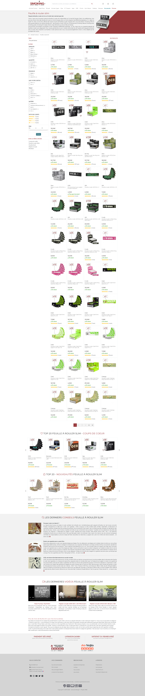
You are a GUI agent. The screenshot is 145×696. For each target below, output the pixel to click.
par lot (33, 67)
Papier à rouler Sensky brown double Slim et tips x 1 (72, 499)
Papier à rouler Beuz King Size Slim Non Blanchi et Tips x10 (109, 499)
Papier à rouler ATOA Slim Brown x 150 (109, 156)
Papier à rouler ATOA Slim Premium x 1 (58, 60)
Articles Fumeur (33, 8)
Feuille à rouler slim (44, 34)
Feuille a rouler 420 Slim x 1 (92, 187)
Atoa (33, 50)
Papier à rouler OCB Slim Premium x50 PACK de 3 (74, 124)
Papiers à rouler (33, 147)
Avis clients (76, 672)
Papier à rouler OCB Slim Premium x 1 (91, 60)
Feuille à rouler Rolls (34, 143)
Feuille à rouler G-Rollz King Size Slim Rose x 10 (58, 283)
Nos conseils (77, 669)
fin (32, 75)
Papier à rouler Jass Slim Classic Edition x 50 (88, 458)
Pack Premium (99, 669)
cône (32, 90)
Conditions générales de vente (82, 681)
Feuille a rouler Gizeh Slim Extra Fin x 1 (109, 283)
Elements (34, 56)
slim (33, 97)
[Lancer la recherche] (92, 4)
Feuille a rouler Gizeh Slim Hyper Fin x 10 (109, 347)
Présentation (99, 664)
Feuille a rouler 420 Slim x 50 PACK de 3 (92, 219)
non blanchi (35, 109)
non (33, 82)
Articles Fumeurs (35, 34)
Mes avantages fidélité (57, 669)
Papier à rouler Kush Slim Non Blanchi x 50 (54, 499)
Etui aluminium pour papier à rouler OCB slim (75, 188)
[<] (25, 450)
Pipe (62, 8)
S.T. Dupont (67, 8)
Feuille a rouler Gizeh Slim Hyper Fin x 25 (58, 379)
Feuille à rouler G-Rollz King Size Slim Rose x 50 (92, 283)
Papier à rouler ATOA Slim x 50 (109, 60)
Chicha (81, 8)
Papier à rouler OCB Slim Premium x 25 (34, 458)
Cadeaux (94, 8)
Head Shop (42, 8)
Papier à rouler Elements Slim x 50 (54, 458)
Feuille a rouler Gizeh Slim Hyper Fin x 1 (92, 347)
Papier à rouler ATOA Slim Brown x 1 (109, 124)
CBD (77, 8)
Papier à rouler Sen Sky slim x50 (75, 156)
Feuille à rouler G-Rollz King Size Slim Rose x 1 (109, 251)
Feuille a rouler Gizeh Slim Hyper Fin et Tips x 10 (58, 347)
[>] (119, 450)
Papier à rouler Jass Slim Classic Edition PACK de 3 (57, 156)
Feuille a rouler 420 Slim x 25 (58, 219)
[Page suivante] (89, 425)
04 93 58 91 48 (33, 664)
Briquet (48, 8)
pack (33, 64)
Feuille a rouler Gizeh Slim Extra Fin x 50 (92, 315)
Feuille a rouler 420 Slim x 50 (75, 219)
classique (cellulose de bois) (38, 105)
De (30, 128)
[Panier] (113, 4)
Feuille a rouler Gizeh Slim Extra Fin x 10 (58, 315)
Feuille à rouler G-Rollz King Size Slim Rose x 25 (75, 283)
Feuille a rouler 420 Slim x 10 (109, 187)
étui (32, 92)
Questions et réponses (79, 664)
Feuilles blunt (32, 145)
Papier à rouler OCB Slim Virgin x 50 (108, 92)
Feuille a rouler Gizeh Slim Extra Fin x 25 (75, 315)
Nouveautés (107, 8)
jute (32, 107)
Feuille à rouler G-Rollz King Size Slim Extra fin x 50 (92, 251)
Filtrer (38, 134)
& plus (37, 116)
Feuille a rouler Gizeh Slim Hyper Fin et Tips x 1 (109, 315)
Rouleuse (31, 148)
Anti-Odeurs (88, 8)
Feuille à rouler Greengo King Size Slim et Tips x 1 (108, 379)
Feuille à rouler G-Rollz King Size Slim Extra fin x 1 (109, 219)
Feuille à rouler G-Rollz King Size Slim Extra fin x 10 (58, 251)
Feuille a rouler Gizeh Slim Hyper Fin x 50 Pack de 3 (92, 379)
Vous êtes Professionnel (101, 672)
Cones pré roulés (33, 141)
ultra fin (34, 77)
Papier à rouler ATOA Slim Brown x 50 (75, 92)
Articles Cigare (55, 8)
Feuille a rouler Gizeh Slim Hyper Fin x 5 (75, 379)
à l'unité (33, 62)
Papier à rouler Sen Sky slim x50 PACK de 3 (92, 156)
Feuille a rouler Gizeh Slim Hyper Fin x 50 (92, 124)
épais (33, 73)
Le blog (75, 667)
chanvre (34, 103)
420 (32, 48)
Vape (73, 8)
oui (32, 84)
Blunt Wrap (34, 54)
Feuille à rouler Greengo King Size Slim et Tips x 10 (57, 410)
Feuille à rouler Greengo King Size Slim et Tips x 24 (75, 410)
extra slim (34, 93)
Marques (100, 8)
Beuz (33, 52)
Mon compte (55, 667)
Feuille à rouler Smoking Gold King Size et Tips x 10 (90, 499)
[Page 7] (92, 425)
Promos (114, 8)
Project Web (84, 689)
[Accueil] (28, 34)
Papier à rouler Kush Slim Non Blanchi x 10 (36, 499)
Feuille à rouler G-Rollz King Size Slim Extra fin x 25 (75, 251)
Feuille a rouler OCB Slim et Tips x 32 (58, 124)
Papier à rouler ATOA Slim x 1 (75, 60)
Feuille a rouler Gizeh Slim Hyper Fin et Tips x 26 (75, 347)
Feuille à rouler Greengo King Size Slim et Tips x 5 (91, 410)
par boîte (34, 65)
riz (32, 111)
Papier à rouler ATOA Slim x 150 (58, 188)
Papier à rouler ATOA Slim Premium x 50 (92, 92)
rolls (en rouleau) (36, 95)
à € (39, 128)
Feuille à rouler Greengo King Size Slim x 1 (108, 410)
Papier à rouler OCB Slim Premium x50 (57, 92)
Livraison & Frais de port (57, 672)
